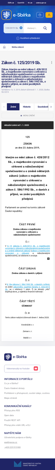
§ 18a (9, 284)
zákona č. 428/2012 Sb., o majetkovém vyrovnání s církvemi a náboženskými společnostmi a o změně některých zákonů (27, 248)
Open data (9, 415)
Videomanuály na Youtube (17, 368)
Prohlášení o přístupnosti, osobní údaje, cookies (27, 393)
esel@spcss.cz (10, 442)
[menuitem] (39, 15)
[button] (52, 63)
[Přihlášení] (49, 15)
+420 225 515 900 (12, 447)
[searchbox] (32, 28)
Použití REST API (12, 420)
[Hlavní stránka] (4, 47)
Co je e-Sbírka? (11, 383)
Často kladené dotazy (14, 388)
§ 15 (9, 246)
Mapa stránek (10, 398)
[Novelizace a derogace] (48, 259)
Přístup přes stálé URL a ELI (17, 425)
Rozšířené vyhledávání (30, 38)
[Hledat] (46, 28)
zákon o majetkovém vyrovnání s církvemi (27, 252)
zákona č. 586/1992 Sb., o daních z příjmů (31, 284)
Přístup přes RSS (12, 410)
